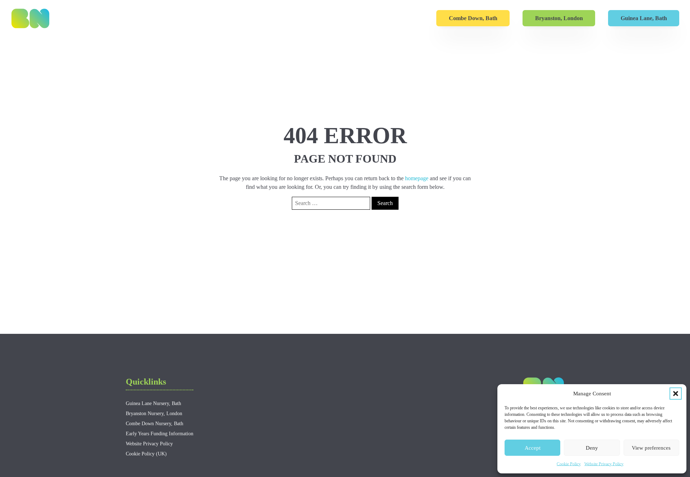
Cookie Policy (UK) (146, 453)
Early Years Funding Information (159, 433)
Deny (592, 448)
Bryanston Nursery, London (154, 413)
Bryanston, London (559, 18)
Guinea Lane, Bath (644, 18)
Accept (532, 448)
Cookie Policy (569, 464)
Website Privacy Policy (604, 464)
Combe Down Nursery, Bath (154, 423)
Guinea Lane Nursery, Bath (153, 403)
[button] (675, 393)
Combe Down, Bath (473, 18)
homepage (416, 178)
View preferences (651, 448)
